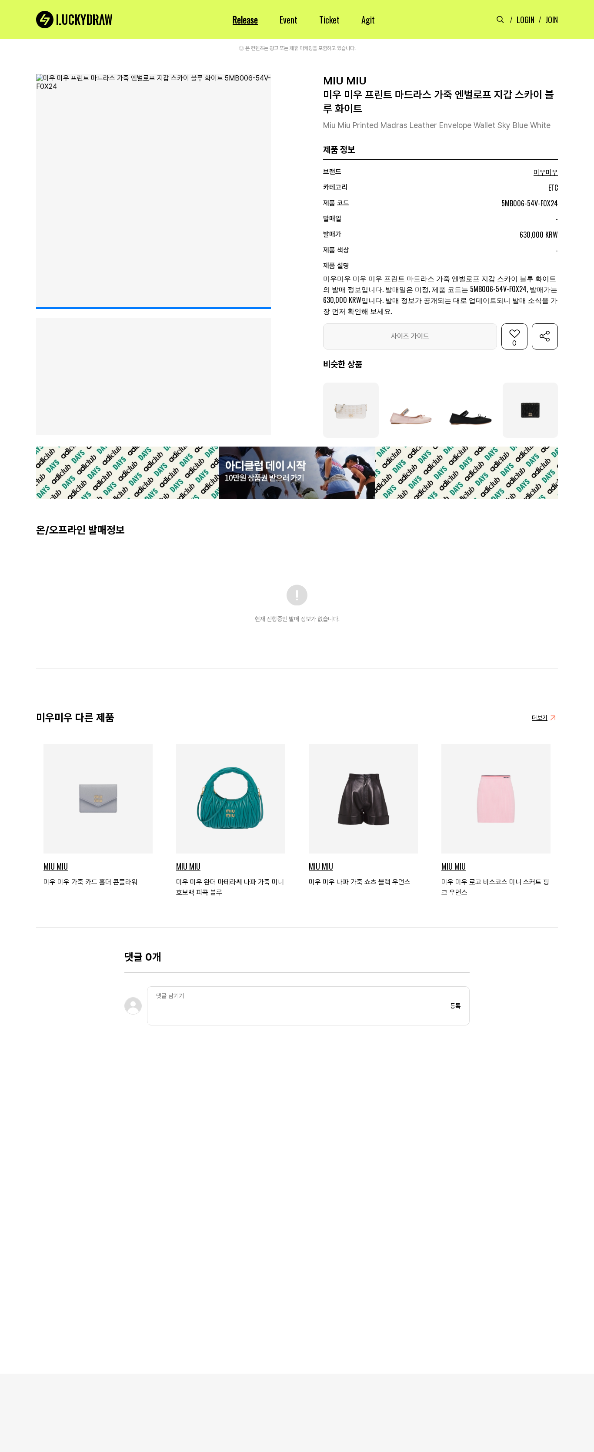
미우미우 (546, 172)
